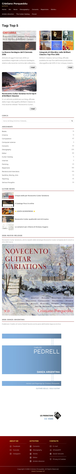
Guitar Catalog (7, 157)
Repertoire (44, 9)
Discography (24, 9)
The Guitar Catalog (23, 14)
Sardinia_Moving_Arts (10, 175)
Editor (4, 153)
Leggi (33, 67)
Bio (10, 9)
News (15, 9)
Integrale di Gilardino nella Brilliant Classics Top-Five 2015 (55, 53)
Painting (5, 164)
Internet (5, 161)
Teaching (5, 179)
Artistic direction (8, 14)
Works (53, 9)
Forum (34, 14)
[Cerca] (72, 121)
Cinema (5, 135)
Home (4, 9)
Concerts (35, 9)
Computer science (8, 142)
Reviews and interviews (10, 171)
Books (4, 131)
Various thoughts (8, 182)
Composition (6, 139)
